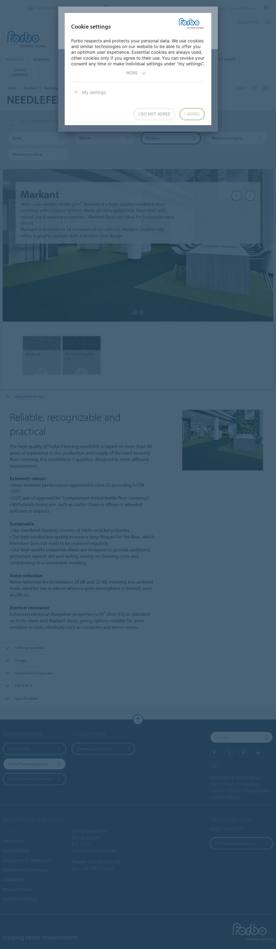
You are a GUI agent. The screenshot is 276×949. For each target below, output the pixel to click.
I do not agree (154, 114)
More (132, 72)
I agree (192, 114)
